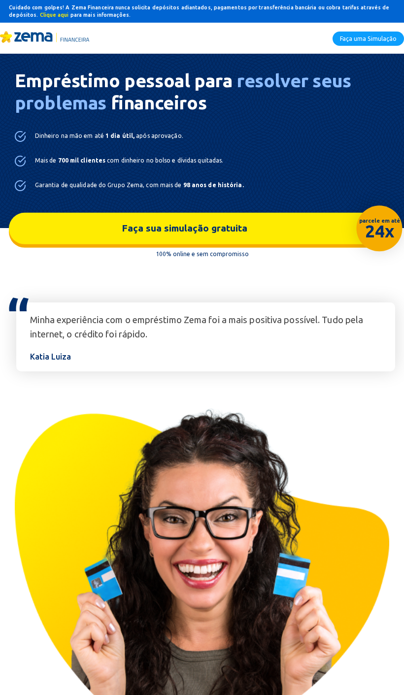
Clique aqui (55, 15)
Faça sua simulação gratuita (258, 229)
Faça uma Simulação (368, 38)
